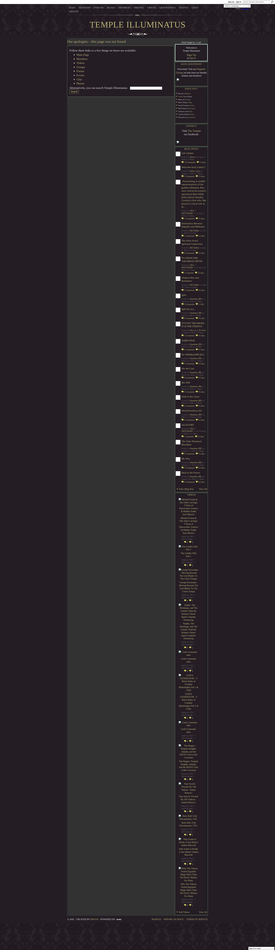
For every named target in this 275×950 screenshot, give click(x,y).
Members (82, 58)
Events (80, 75)
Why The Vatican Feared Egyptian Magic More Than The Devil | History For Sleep (188, 890)
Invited (180, 96)
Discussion (191, 108)
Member (188, 93)
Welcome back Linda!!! (193, 167)
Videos (80, 62)
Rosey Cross (195, 171)
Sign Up (231, 2)
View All (203, 489)
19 (190, 162)
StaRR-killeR (188, 340)
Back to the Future (190, 472)
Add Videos (184, 912)
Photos (80, 83)
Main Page (82, 54)
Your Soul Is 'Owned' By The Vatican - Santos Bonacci (188, 799)
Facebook (192, 117)
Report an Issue (174, 919)
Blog (190, 102)
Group (192, 105)
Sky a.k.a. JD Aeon (198, 330)
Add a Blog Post (186, 489)
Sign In (238, 2)
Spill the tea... (188, 309)
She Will (185, 382)
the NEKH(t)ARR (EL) (192, 354)
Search (272, 2)
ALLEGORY (187, 425)
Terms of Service (197, 919)
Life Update (187, 153)
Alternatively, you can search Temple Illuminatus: (98, 87)
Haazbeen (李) (196, 299)
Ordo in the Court (190, 396)
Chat (79, 79)
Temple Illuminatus (137, 24)
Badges (156, 919)
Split (183, 295)
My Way (185, 458)
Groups (80, 67)
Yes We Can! (187, 368)
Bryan (192, 157)
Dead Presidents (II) (191, 410)
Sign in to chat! (255, 948)
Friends (187, 99)
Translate (245, 9)
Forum (80, 71)
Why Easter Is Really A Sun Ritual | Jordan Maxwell (188, 852)
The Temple (194, 130)
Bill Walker (194, 231)
